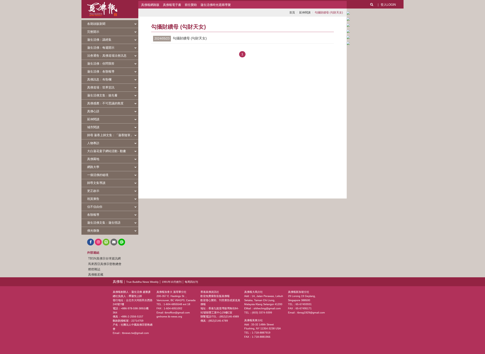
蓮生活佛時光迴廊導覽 (215, 4)
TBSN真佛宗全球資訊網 (104, 258)
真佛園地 (93, 159)
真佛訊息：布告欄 (99, 79)
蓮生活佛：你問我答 (100, 63)
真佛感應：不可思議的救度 (105, 103)
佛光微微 (93, 230)
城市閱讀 (93, 127)
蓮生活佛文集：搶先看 (102, 95)
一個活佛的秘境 (97, 175)
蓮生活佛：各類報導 (100, 71)
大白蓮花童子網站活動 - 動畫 (106, 151)
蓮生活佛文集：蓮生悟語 (103, 222)
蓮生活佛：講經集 (99, 39)
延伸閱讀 (93, 119)
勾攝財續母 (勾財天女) (329, 12)
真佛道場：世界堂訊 (100, 87)
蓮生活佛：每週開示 (100, 47)
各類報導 (93, 214)
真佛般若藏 (95, 274)
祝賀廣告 (93, 198)
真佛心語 (93, 111)
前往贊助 (191, 4)
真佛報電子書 (172, 4)
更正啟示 (93, 190)
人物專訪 (93, 143)
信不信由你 (94, 206)
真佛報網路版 (150, 4)
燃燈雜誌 (94, 269)
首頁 (292, 12)
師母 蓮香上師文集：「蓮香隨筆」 (110, 135)
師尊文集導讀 (96, 182)
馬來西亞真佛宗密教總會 (104, 264)
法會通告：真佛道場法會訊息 (107, 55)
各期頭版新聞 (96, 23)
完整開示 (93, 31)
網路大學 (93, 167)
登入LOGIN (388, 4)
